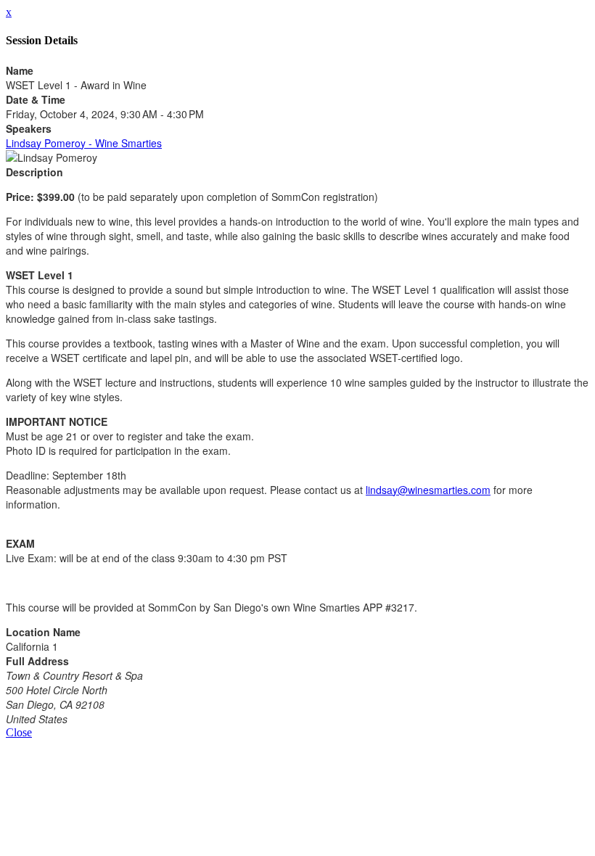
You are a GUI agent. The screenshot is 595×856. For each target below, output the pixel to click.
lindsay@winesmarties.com (428, 489)
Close (19, 732)
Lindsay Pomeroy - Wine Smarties (84, 143)
